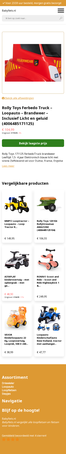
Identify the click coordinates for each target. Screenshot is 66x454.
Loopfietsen (9, 390)
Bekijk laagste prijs (33, 143)
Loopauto (8, 386)
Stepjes (6, 393)
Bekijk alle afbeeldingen (19, 98)
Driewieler (8, 383)
